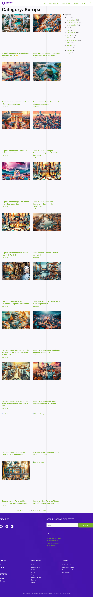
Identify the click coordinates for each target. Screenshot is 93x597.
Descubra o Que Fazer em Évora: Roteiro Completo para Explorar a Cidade (15, 403)
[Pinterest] (12, 526)
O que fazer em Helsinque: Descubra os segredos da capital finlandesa (45, 153)
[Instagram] (1, 526)
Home (44, 3)
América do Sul (71, 25)
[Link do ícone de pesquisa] (90, 3)
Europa (69, 38)
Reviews (69, 48)
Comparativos (66, 3)
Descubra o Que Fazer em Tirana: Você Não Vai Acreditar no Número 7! (46, 503)
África (68, 17)
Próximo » (42, 510)
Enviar (85, 525)
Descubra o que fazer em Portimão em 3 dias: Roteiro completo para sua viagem (15, 352)
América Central (72, 20)
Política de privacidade (53, 538)
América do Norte (72, 22)
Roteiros (76, 3)
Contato (83, 3)
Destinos (69, 35)
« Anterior (20, 510)
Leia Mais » (5, 58)
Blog (68, 30)
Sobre (2, 565)
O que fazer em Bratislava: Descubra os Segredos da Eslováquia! (43, 204)
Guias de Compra (54, 3)
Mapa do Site (50, 546)
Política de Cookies (52, 540)
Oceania (69, 45)
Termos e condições (52, 543)
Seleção (69, 53)
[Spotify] (6, 526)
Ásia (68, 27)
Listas (68, 43)
